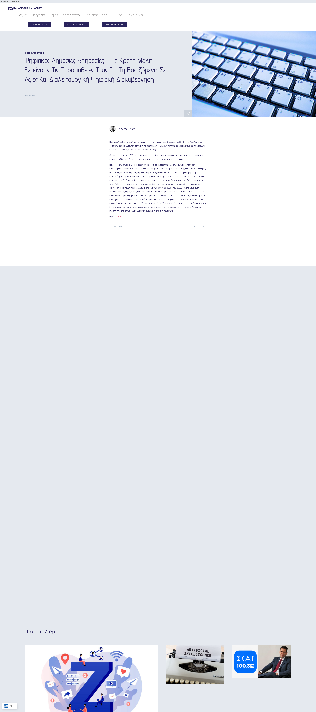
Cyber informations (34, 53)
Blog (120, 15)
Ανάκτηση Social (97, 15)
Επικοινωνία (135, 15)
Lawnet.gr (118, 216)
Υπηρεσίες (38, 15)
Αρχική (22, 15)
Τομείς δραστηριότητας (65, 15)
